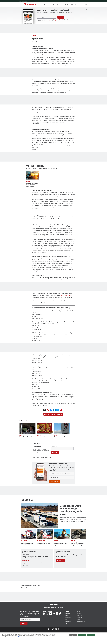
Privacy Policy (49, 20)
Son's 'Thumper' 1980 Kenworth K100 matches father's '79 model (27, 543)
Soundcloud (25, 565)
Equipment (73, 540)
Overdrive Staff (35, 41)
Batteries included (41, 437)
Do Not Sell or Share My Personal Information (46, 632)
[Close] (105, 635)
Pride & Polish (24, 540)
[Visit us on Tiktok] (60, 613)
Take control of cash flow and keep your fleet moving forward (32, 185)
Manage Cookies (61, 632)
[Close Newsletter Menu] (86, 9)
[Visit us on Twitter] (47, 613)
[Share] (51, 410)
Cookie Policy (20, 636)
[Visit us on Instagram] (57, 613)
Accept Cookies (91, 635)
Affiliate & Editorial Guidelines (72, 632)
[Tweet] (57, 410)
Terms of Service (55, 20)
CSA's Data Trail (41, 540)
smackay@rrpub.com (66, 295)
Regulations (63, 503)
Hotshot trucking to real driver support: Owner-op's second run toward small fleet (35, 557)
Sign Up (24, 623)
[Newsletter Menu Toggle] (86, 4)
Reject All (82, 635)
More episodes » (26, 560)
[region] (53, 635)
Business (34, 35)
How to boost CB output (25, 437)
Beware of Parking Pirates (60, 437)
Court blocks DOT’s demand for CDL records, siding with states (71, 510)
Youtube (33, 563)
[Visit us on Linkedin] (50, 613)
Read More (60, 560)
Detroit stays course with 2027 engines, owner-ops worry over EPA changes (77, 543)
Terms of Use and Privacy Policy (56, 19)
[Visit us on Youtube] (54, 613)
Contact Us (82, 632)
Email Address (54, 446)
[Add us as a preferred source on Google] (48, 410)
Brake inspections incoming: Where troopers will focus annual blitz (44, 543)
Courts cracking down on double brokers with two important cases (60, 543)
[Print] (44, 410)
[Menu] (21, 4)
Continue (55, 452)
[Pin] (61, 410)
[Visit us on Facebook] (44, 613)
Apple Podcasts (26, 563)
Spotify (39, 563)
